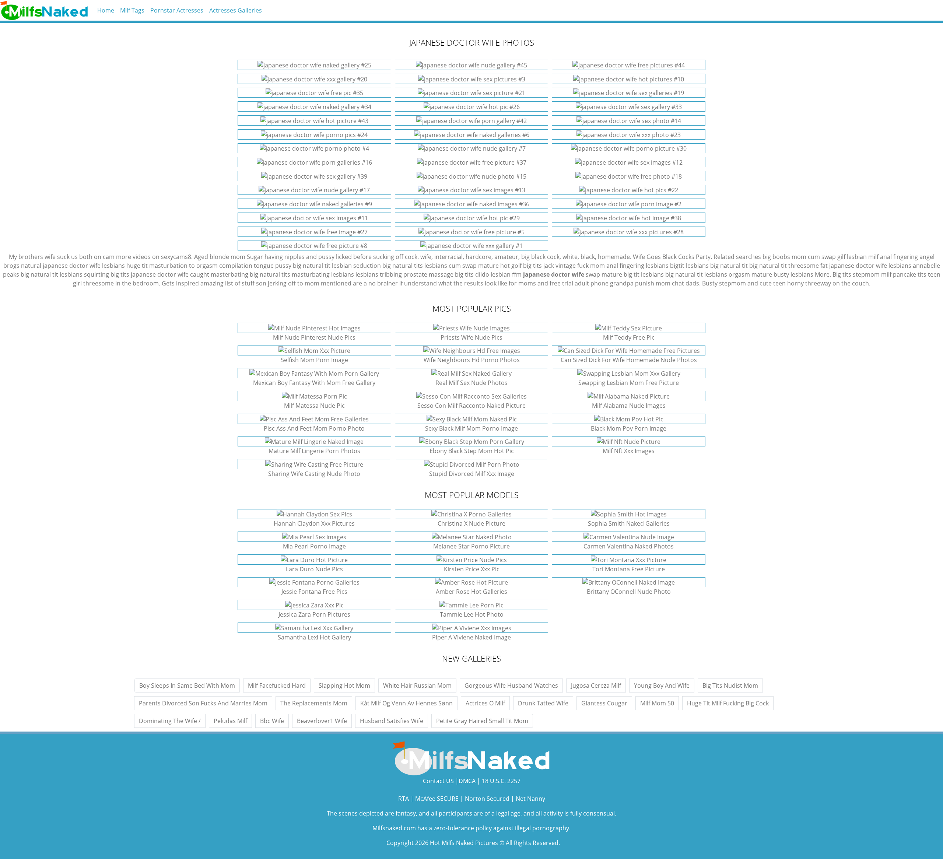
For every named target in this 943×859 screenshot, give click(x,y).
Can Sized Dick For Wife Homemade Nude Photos (629, 360)
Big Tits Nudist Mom (730, 685)
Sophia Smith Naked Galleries (629, 523)
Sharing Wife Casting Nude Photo (314, 474)
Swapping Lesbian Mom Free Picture (628, 383)
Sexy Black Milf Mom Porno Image (471, 428)
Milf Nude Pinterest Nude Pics (314, 337)
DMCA (467, 781)
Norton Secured (487, 799)
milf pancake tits (903, 274)
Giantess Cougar (604, 703)
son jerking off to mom (287, 283)
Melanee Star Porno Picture (471, 546)
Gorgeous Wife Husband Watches (511, 685)
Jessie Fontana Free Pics (314, 592)
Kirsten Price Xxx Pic (471, 569)
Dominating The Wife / (170, 721)
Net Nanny (530, 799)
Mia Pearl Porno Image (314, 546)
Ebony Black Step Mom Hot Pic (472, 451)
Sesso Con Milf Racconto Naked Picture (471, 406)
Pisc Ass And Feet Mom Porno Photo (314, 428)
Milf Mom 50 (657, 703)
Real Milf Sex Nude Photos (471, 383)
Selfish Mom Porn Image (314, 360)
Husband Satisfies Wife (391, 721)
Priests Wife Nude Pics (471, 337)
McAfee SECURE (437, 799)
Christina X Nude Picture (471, 523)
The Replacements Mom (313, 703)
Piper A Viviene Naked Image (471, 637)
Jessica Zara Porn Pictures (314, 614)
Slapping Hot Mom (344, 685)
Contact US (438, 781)
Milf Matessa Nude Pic (314, 406)
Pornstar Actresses (176, 10)
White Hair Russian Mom (417, 685)
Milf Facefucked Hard (277, 685)
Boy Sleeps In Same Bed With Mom (187, 685)
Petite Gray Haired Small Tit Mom (482, 721)
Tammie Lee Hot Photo (472, 614)
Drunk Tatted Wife (543, 703)
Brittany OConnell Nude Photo (629, 592)
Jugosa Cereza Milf (596, 685)
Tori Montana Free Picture (628, 569)
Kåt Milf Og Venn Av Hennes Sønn (406, 703)
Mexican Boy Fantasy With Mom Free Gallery (314, 383)
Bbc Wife (272, 721)
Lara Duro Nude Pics (314, 569)
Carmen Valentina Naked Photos (628, 546)
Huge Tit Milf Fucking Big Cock (728, 703)
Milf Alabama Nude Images (629, 406)
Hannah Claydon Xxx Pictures (314, 523)
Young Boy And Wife (662, 685)
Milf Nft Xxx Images (629, 451)
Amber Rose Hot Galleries (471, 592)
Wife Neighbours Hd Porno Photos (472, 360)
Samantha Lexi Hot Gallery (314, 637)
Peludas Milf (230, 721)
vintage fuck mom (580, 266)
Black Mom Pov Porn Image (628, 428)
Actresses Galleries (235, 10)
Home (105, 10)
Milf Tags (132, 10)
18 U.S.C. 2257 (501, 781)
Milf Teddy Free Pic (629, 337)
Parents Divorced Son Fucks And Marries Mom (203, 703)
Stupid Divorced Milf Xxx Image (471, 474)
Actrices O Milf (485, 703)
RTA (403, 799)
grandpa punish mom (640, 283)
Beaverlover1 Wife (322, 721)
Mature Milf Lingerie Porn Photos (314, 451)
